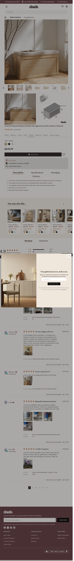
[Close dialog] (69, 255)
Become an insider (53, 283)
